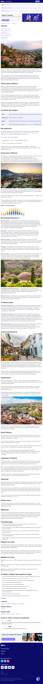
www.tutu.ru (16, 679)
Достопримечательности (6, 35)
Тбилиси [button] (3, 608)
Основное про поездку (6, 30)
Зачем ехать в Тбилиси (6, 28)
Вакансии (2, 671)
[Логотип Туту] (3, 1)
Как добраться (4, 32)
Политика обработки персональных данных (7, 680)
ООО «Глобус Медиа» (16, 678)
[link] (5, 20)
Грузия (9, 23)
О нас (2, 670)
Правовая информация (4, 674)
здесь (26, 628)
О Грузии (3, 598)
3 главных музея (4, 37)
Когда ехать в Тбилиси (5, 33)
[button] (21, 5)
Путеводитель (3, 23)
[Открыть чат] (38, 679)
